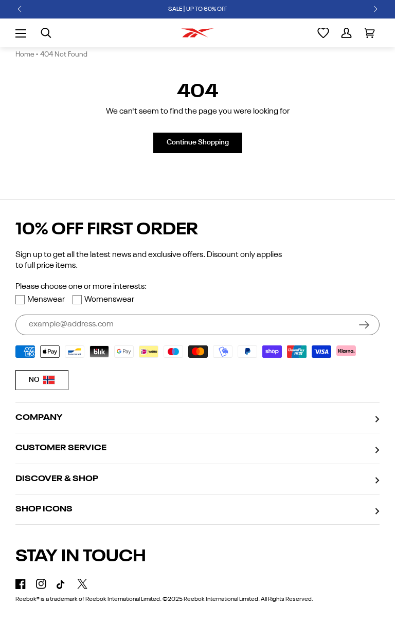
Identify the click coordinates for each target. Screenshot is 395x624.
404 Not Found (63, 54)
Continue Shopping (198, 142)
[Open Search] (46, 33)
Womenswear (109, 300)
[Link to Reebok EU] (197, 33)
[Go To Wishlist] (323, 33)
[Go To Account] (346, 33)
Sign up (364, 325)
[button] (19, 9)
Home (24, 54)
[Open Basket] (369, 33)
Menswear (46, 300)
